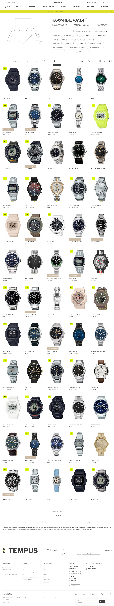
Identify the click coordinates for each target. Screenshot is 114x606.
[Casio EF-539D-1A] (13, 480)
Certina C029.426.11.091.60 (98, 96)
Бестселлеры (48, 6)
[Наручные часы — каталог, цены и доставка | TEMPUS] (57, 2)
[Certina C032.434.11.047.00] (57, 443)
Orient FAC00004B (74, 169)
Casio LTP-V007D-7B (30, 497)
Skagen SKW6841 (73, 351)
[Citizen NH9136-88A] (57, 188)
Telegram (73, 578)
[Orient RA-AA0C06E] (13, 443)
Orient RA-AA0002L (8, 278)
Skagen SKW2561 (29, 278)
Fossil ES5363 (72, 132)
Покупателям (6, 563)
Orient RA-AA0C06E (8, 460)
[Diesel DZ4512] (101, 261)
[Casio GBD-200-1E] (13, 334)
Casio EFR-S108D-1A (52, 387)
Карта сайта (6, 602)
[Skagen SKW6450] (35, 443)
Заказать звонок (75, 584)
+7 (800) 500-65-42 (76, 574)
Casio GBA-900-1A (51, 424)
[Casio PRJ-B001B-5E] (101, 298)
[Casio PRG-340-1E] (35, 407)
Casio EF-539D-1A (7, 497)
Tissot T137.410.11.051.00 (75, 424)
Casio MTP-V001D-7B (96, 205)
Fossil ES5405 (50, 497)
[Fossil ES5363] (79, 115)
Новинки (32, 6)
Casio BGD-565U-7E (8, 424)
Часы (9, 7)
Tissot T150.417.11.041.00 (75, 241)
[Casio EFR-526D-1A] (13, 298)
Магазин (104, 6)
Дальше (89, 522)
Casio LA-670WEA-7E (74, 460)
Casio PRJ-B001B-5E (96, 314)
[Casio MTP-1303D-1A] (35, 298)
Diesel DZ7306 (95, 460)
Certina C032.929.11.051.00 (54, 278)
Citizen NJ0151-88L (30, 132)
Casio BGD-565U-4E (8, 241)
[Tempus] (20, 550)
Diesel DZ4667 (28, 205)
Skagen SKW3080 (73, 96)
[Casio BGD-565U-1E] (79, 480)
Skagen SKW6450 (29, 460)
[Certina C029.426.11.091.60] (101, 79)
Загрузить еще (57, 515)
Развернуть (57, 65)
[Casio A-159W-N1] (13, 188)
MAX (72, 576)
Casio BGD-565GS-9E (96, 132)
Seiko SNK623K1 (95, 241)
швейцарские (90, 527)
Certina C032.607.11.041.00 (98, 351)
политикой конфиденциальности (91, 554)
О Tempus (24, 563)
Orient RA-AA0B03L (52, 351)
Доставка (90, 6)
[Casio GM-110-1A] (35, 152)
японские (97, 527)
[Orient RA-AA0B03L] (57, 334)
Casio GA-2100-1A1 (8, 96)
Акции (63, 6)
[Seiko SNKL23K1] (57, 152)
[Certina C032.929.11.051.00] (57, 261)
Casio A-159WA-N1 (74, 278)
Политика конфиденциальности (30, 577)
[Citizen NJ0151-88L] (35, 115)
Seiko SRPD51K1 (95, 424)
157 (69, 522)
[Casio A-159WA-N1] (79, 261)
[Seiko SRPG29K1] (35, 79)
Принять (102, 602)
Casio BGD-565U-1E (74, 497)
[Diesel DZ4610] (35, 371)
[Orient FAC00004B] (79, 152)
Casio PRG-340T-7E (96, 497)
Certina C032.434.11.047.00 (54, 460)
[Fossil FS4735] (101, 371)
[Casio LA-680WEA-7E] (13, 371)
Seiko (44, 577)
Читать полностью (8, 533)
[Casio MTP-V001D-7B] (101, 188)
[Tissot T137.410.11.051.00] (79, 407)
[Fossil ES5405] (57, 480)
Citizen (45, 572)
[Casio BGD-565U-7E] (13, 407)
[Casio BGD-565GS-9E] (101, 115)
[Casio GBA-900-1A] (57, 407)
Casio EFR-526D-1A (8, 314)
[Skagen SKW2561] (35, 261)
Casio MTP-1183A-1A (74, 387)
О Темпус (76, 6)
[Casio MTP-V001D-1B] (57, 115)
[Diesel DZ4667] (35, 188)
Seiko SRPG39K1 (29, 351)
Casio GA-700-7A (51, 241)
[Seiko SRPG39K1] (35, 334)
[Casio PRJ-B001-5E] (35, 225)
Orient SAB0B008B (51, 96)
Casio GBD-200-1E (7, 351)
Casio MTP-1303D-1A (30, 314)
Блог (23, 569)
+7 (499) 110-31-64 (76, 571)
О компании (25, 567)
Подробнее (80, 602)
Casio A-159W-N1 (7, 205)
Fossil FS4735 (94, 387)
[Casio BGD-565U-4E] (13, 225)
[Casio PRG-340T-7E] (101, 480)
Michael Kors (46, 579)
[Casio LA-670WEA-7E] (79, 443)
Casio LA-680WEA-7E (8, 387)
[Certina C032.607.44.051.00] (101, 152)
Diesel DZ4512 (95, 278)
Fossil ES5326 (50, 314)
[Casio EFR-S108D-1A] (57, 371)
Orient (45, 574)
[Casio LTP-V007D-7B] (35, 480)
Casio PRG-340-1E (29, 424)
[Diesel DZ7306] (101, 443)
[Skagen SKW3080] (79, 79)
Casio (25, 529)
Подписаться (107, 550)
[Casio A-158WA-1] (13, 115)
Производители (47, 563)
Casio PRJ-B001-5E (30, 241)
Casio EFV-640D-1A (74, 205)
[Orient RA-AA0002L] (13, 261)
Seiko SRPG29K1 (29, 96)
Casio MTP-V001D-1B (52, 132)
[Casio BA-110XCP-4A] (79, 298)
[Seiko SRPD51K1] (101, 407)
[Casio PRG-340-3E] (13, 152)
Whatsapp (74, 580)
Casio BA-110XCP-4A (74, 314)
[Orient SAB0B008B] (57, 79)
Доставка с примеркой (8, 567)
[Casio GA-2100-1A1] (13, 79)
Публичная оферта (27, 579)
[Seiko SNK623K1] (101, 225)
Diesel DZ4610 (28, 387)
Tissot (44, 567)
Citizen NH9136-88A (52, 205)
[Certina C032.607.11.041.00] (101, 334)
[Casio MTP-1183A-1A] (79, 371)
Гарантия (5, 572)
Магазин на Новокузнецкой (10, 574)
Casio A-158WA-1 (7, 132)
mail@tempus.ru (75, 585)
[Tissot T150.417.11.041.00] (79, 225)
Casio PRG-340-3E (7, 169)
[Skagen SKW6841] (79, 334)
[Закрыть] (111, 11)
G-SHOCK (30, 529)
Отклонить (94, 602)
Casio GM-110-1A (29, 169)
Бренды (19, 6)
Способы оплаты (7, 569)
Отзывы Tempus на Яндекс (29, 572)
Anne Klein (46, 582)
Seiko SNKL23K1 (51, 169)
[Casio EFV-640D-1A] (79, 188)
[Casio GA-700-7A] (57, 225)
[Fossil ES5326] (57, 298)
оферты (79, 554)
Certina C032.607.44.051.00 (98, 169)
